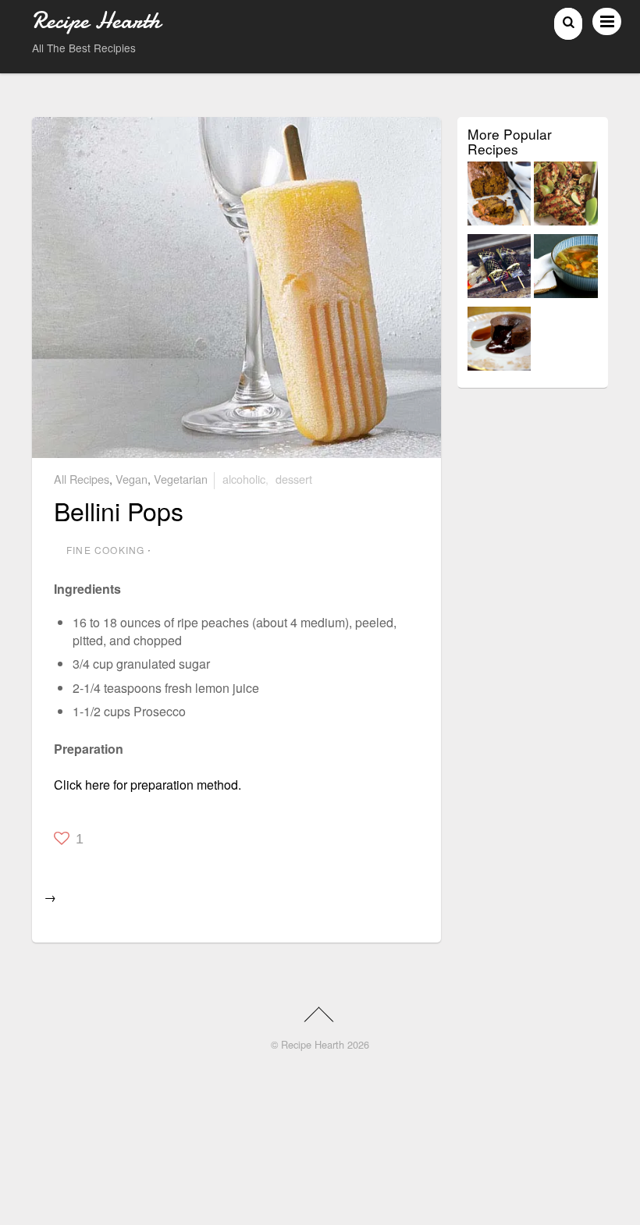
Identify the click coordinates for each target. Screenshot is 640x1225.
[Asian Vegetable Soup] (566, 269)
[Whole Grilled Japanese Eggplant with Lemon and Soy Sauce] (500, 269)
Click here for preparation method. (147, 785)
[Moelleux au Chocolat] (500, 341)
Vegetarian (181, 478)
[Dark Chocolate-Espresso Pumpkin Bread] (500, 196)
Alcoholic (243, 478)
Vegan (132, 478)
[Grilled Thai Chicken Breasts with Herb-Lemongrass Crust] (566, 196)
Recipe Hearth (312, 1044)
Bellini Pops (118, 510)
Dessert (294, 478)
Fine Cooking (105, 549)
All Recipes (81, 478)
